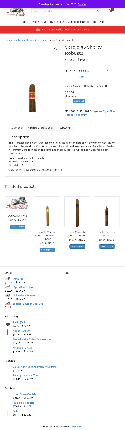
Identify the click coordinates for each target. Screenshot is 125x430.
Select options (17, 227)
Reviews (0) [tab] (64, 127)
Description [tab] (16, 127)
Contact (98, 22)
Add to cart (79, 101)
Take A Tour (39, 22)
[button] (55, 48)
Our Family (57, 22)
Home (24, 22)
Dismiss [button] (82, 4)
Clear (81, 77)
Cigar (106, 111)
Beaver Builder (77, 426)
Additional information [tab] (40, 127)
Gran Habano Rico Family (33, 40)
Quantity (70, 70)
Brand (16, 40)
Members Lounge (79, 22)
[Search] (98, 10)
